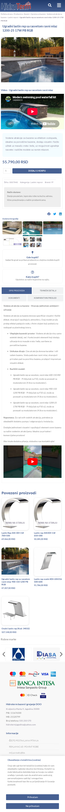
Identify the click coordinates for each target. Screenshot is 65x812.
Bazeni (26, 14)
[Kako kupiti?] (32, 272)
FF (52, 182)
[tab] (17, 290)
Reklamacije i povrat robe (24, 746)
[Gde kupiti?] (32, 252)
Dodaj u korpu (37, 170)
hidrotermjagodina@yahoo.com (21, 724)
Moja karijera (17, 753)
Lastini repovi (13, 17)
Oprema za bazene (38, 14)
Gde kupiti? (32, 257)
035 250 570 (25, 720)
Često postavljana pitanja (24, 740)
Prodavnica (18, 14)
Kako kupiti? (32, 276)
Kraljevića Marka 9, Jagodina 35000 (22, 709)
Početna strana (7, 14)
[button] (49, 214)
